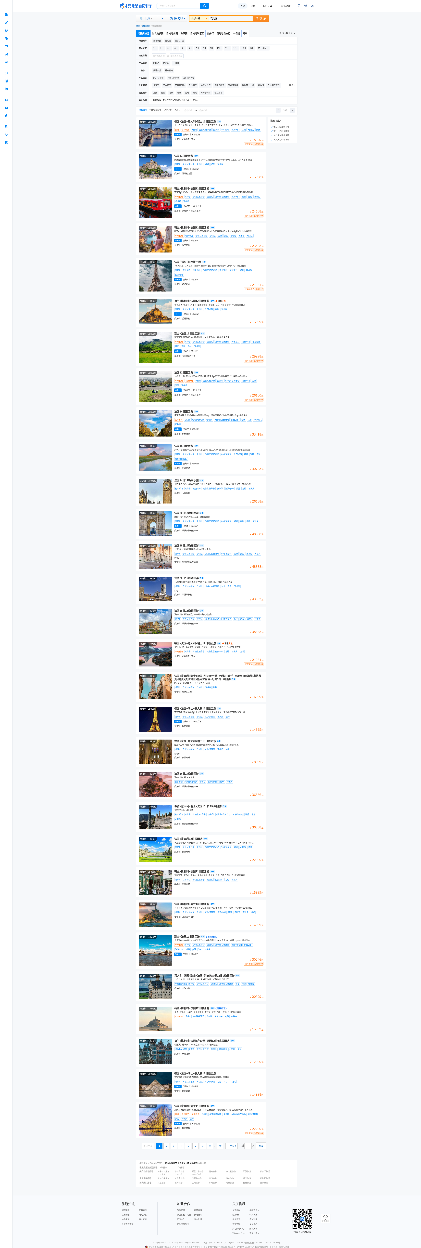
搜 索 (263, 18)
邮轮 (245, 33)
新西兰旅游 (265, 1171)
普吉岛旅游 (180, 1178)
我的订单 (267, 6)
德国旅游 (179, 1174)
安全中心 (253, 1224)
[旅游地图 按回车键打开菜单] (6, 88)
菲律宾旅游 (180, 1171)
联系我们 (236, 1215)
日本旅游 (230, 1178)
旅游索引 (194, 1163)
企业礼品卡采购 (184, 1215)
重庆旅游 (264, 1183)
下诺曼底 (163, 1168)
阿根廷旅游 (197, 1174)
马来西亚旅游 (163, 1171)
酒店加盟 (198, 1219)
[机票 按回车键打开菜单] (6, 22)
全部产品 (195, 18)
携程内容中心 (238, 1229)
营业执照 (236, 1224)
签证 (293, 33)
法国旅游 (146, 26)
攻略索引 (143, 1210)
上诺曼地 (180, 1168)
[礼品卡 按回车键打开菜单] (6, 107)
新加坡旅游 (265, 1178)
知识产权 (253, 1229)
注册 (253, 6)
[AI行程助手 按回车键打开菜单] (6, 73)
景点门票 (283, 33)
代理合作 (181, 1219)
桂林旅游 (247, 1183)
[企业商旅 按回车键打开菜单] (6, 126)
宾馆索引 (126, 1210)
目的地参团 (172, 33)
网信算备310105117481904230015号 (263, 1243)
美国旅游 (247, 1178)
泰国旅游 (213, 1178)
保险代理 (198, 1215)
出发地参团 (157, 33)
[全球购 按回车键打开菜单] (6, 99)
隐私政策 (253, 1219)
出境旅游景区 (183, 1163)
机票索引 (126, 1215)
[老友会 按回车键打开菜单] (6, 134)
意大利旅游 (231, 1171)
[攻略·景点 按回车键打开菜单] (6, 81)
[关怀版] (312, 6)
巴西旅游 (161, 1174)
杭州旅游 (196, 1183)
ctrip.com (178, 1243)
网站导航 (143, 1215)
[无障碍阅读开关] (305, 6)
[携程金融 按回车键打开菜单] (6, 115)
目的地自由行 (223, 33)
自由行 (210, 33)
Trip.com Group (239, 1233)
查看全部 (202, 1163)
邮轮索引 (143, 1219)
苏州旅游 (213, 1183)
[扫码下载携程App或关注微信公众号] (299, 6)
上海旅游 (179, 1183)
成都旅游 (230, 1183)
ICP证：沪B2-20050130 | (212, 1243)
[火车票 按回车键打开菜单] (6, 30)
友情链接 (198, 1210)
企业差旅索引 (128, 1224)
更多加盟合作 (183, 1224)
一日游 (236, 33)
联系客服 (286, 6)
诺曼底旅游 (143, 33)
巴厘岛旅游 (197, 1178)
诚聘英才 (253, 1215)
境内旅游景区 (171, 1163)
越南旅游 (213, 1171)
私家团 (184, 33)
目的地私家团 (197, 33)
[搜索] (204, 6)
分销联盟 (181, 1210)
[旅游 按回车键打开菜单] (6, 38)
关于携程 (236, 1210)
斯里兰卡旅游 (198, 1171)
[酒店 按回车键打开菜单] (6, 14)
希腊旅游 (247, 1171)
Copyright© (158, 1243)
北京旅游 (161, 1183)
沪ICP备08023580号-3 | (235, 1243)
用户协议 (236, 1219)
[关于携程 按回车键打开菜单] (6, 142)
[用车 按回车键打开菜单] (6, 62)
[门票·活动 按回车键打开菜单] (6, 46)
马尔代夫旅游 (163, 1178)
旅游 (138, 26)
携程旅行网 (136, 6)
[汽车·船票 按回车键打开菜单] (6, 54)
